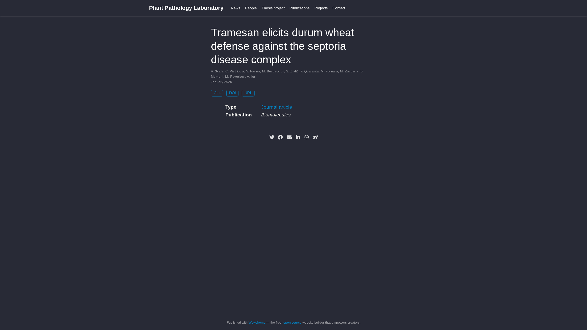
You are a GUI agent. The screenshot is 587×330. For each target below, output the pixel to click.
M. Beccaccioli (273, 71)
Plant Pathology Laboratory (186, 8)
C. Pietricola (234, 71)
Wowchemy (257, 322)
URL (248, 93)
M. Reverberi (235, 76)
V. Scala (217, 71)
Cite (217, 93)
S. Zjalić (292, 71)
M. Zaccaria (349, 71)
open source (292, 322)
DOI (232, 93)
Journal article (276, 107)
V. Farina (253, 71)
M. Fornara (329, 71)
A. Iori (251, 76)
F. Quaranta (310, 71)
